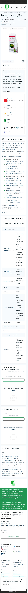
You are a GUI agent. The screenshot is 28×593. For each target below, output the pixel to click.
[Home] (1, 12)
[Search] (21, 7)
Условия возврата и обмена (18, 570)
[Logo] (7, 7)
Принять (13, 588)
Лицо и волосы (5, 564)
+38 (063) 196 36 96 (6, 514)
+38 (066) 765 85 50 (6, 518)
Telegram (18, 546)
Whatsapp (18, 551)
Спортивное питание (4, 570)
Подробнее (6, 584)
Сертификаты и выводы (19, 564)
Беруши (3, 562)
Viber (17, 549)
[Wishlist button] (23, 61)
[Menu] (1, 7)
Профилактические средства (13, 12)
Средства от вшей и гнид (5, 573)
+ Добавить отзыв (13, 379)
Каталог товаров (17, 562)
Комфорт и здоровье (3, 567)
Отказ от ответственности (17, 573)
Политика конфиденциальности (18, 567)
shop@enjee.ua (4, 532)
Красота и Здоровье (10, 19)
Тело (5, 12)
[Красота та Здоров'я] (13, 483)
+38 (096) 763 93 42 (6, 516)
